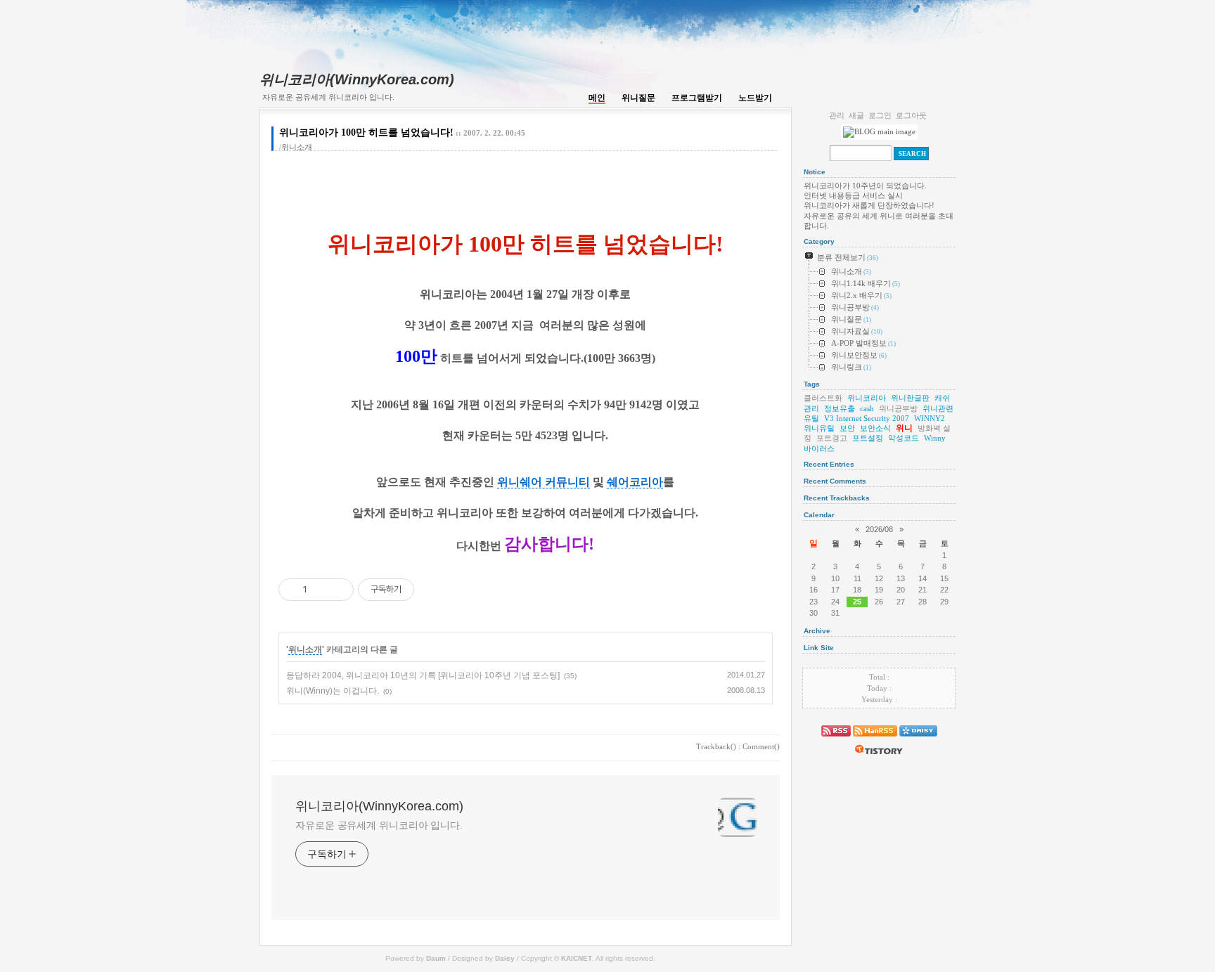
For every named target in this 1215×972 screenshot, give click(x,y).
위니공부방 (898, 408)
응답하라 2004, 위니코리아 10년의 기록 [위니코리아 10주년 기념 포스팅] (423, 675)
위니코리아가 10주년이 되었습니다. (865, 185)
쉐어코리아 (635, 482)
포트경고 (831, 438)
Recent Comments (835, 481)
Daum (436, 958)
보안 (847, 428)
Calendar (819, 515)
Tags (812, 384)
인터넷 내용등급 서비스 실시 (853, 195)
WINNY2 (929, 418)
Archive (817, 631)
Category (819, 241)
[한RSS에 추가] (875, 739)
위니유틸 (819, 428)
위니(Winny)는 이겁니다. (332, 691)
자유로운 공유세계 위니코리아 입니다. (379, 825)
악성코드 (903, 438)
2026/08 (879, 529)
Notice (814, 172)
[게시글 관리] (338, 589)
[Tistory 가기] (879, 757)
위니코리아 (866, 398)
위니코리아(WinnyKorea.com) (356, 79)
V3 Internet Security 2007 (866, 418)
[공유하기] (320, 589)
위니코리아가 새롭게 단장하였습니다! (869, 205)
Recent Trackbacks (837, 498)
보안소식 (875, 428)
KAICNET (576, 958)
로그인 (880, 115)
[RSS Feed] (836, 739)
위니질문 (638, 98)
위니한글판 (910, 398)
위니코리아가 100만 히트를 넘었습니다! (366, 132)
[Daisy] (918, 739)
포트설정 (867, 438)
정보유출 (839, 408)
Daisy (505, 958)
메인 (597, 98)
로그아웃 (911, 115)
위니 (904, 428)
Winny (935, 438)
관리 (836, 115)
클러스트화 (823, 398)
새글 (856, 115)
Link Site (819, 648)
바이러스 (819, 448)
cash (867, 408)
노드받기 (755, 98)
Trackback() (716, 746)
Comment (761, 746)
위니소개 (296, 147)
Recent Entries (829, 464)
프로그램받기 (696, 98)
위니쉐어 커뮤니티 (543, 482)
